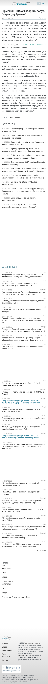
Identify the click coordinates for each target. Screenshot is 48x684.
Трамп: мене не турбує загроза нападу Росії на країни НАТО (22, 347)
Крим (44, 524)
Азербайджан (41, 335)
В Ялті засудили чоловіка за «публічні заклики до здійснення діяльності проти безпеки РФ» (23, 528)
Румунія (43, 481)
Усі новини (41, 550)
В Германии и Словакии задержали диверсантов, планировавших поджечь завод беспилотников (24, 275)
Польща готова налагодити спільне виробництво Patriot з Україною (23, 419)
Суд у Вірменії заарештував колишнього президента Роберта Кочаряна (19, 536)
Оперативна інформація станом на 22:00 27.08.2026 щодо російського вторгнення (20, 436)
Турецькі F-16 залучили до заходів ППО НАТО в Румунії (23, 393)
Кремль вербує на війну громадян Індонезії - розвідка (21, 310)
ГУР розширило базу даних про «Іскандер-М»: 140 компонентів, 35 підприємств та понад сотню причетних (24, 446)
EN (43, 3)
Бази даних (7, 650)
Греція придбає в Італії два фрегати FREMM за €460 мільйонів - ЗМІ (22, 410)
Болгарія (43, 327)
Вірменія (42, 18)
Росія (44, 272)
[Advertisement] (24, 236)
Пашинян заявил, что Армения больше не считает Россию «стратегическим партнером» (24, 293)
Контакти (6, 660)
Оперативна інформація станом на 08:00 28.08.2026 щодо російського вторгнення (21, 402)
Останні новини (10, 267)
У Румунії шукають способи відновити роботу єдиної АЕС (22, 519)
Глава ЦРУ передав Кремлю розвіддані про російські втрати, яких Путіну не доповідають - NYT (23, 320)
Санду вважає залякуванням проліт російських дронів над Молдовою (23, 510)
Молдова (43, 507)
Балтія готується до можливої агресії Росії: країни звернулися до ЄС (21, 384)
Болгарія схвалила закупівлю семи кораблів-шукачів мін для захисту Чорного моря (22, 501)
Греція (44, 407)
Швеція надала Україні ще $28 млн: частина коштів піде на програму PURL (21, 428)
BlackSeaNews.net (24, 655)
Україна (43, 398)
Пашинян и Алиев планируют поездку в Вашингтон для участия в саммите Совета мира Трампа (24, 191)
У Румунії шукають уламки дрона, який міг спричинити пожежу (20, 484)
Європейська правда (33, 44)
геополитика (14, 117)
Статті (4, 647)
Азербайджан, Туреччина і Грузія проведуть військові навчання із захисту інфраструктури (22, 339)
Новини (5, 643)
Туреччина (42, 389)
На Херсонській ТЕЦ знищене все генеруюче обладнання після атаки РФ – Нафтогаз (21, 545)
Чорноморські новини (32, 643)
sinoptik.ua (25, 597)
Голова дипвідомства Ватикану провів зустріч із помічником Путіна (23, 302)
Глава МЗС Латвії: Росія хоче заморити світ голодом (21, 493)
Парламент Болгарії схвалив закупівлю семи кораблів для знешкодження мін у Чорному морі (23, 330)
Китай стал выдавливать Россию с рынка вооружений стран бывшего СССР (20, 284)
